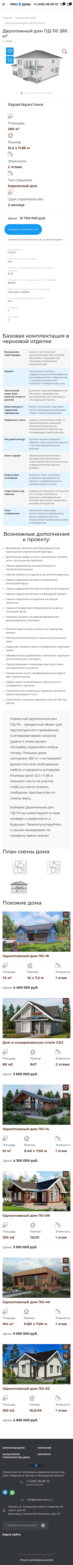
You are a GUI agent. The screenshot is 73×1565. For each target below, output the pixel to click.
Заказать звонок (34, 1485)
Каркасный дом (22, 186)
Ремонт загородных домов (36, 1559)
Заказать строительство (23, 229)
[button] (21, 93)
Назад (8, 41)
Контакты (44, 1454)
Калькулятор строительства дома (16, 1456)
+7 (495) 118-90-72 (45, 4)
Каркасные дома (14, 1448)
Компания (44, 1448)
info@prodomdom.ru (39, 1499)
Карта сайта (12, 1534)
